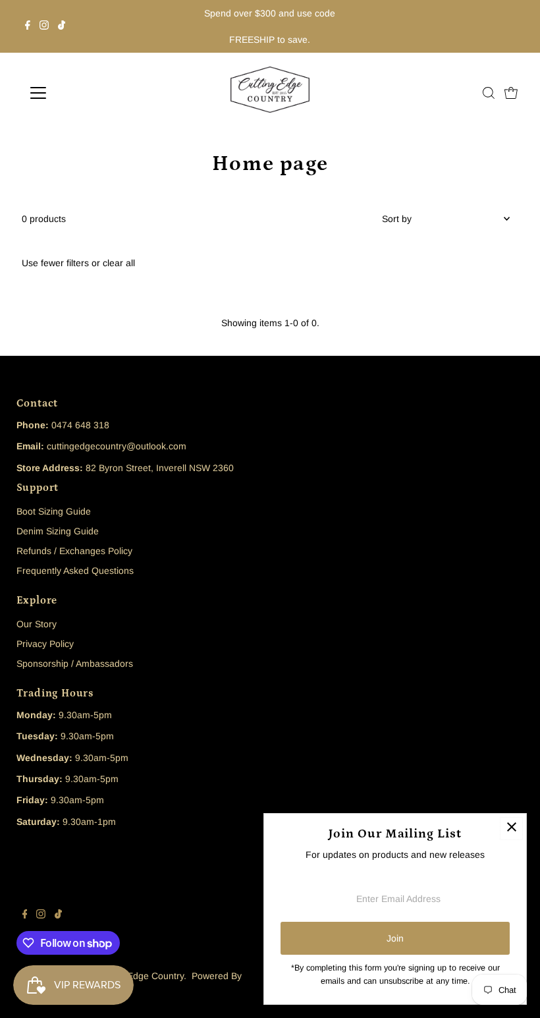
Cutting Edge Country (139, 976)
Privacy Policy (45, 643)
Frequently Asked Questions (75, 570)
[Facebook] (28, 26)
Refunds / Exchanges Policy (74, 551)
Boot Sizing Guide (53, 511)
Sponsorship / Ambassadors (74, 663)
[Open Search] (489, 93)
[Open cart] (511, 93)
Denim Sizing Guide (57, 531)
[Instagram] (44, 26)
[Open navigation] (80, 92)
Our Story (36, 624)
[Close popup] (511, 828)
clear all (119, 263)
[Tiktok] (61, 26)
